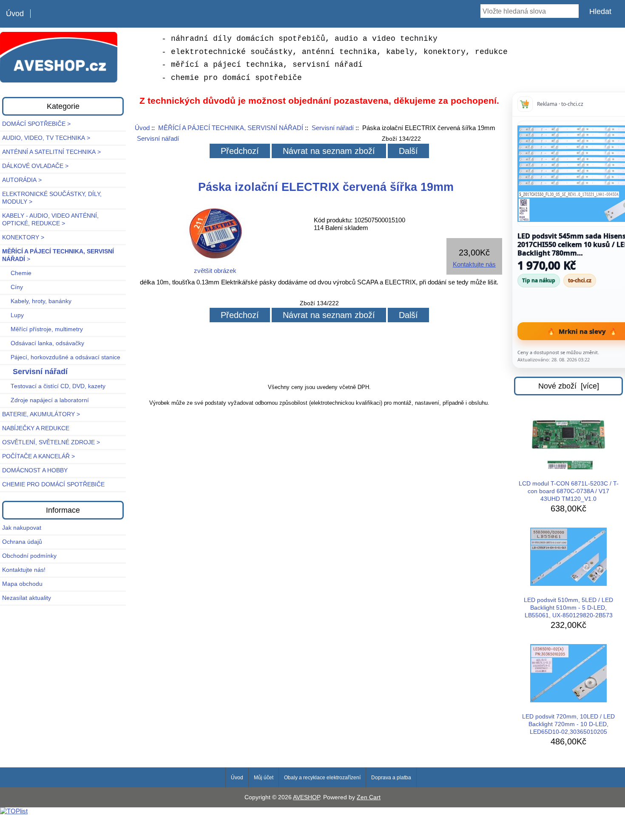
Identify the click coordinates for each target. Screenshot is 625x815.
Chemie (16, 273)
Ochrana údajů (22, 542)
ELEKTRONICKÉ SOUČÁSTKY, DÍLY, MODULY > (52, 198)
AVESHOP (306, 797)
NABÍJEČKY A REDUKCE (35, 428)
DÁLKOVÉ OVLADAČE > (35, 166)
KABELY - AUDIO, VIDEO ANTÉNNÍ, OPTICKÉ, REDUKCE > (50, 220)
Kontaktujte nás (474, 264)
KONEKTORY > (23, 237)
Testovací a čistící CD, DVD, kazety (53, 386)
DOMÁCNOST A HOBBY (35, 470)
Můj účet (263, 778)
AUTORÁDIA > (22, 180)
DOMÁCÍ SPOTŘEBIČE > (36, 124)
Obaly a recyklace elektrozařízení (322, 778)
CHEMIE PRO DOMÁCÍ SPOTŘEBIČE (53, 484)
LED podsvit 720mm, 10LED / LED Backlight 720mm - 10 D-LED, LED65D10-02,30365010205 (568, 724)
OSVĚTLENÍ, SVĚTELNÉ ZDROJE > (51, 442)
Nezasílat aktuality (26, 598)
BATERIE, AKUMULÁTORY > (41, 414)
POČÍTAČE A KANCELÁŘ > (38, 456)
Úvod (15, 13)
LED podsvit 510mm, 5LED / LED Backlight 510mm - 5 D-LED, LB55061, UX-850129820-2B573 (568, 608)
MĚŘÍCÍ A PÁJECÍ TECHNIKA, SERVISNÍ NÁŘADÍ (230, 127)
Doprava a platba (391, 778)
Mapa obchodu (22, 584)
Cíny (12, 287)
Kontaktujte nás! (23, 570)
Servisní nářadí (333, 127)
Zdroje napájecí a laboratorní (45, 400)
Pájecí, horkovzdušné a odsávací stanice (61, 357)
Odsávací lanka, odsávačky (43, 343)
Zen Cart (369, 797)
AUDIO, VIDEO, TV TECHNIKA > (46, 138)
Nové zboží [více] (568, 386)
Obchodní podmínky (29, 556)
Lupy (13, 315)
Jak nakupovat (21, 528)
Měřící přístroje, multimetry (42, 329)
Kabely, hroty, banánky (36, 301)
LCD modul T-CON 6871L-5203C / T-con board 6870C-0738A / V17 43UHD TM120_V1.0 (569, 491)
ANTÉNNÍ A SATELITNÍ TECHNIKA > (51, 152)
